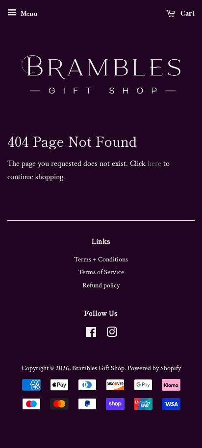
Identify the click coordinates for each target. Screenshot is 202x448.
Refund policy (101, 285)
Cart (187, 13)
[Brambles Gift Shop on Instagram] (111, 334)
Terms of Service (101, 272)
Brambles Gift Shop (98, 368)
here (154, 164)
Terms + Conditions (101, 259)
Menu (28, 13)
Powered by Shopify (154, 368)
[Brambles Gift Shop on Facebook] (91, 334)
